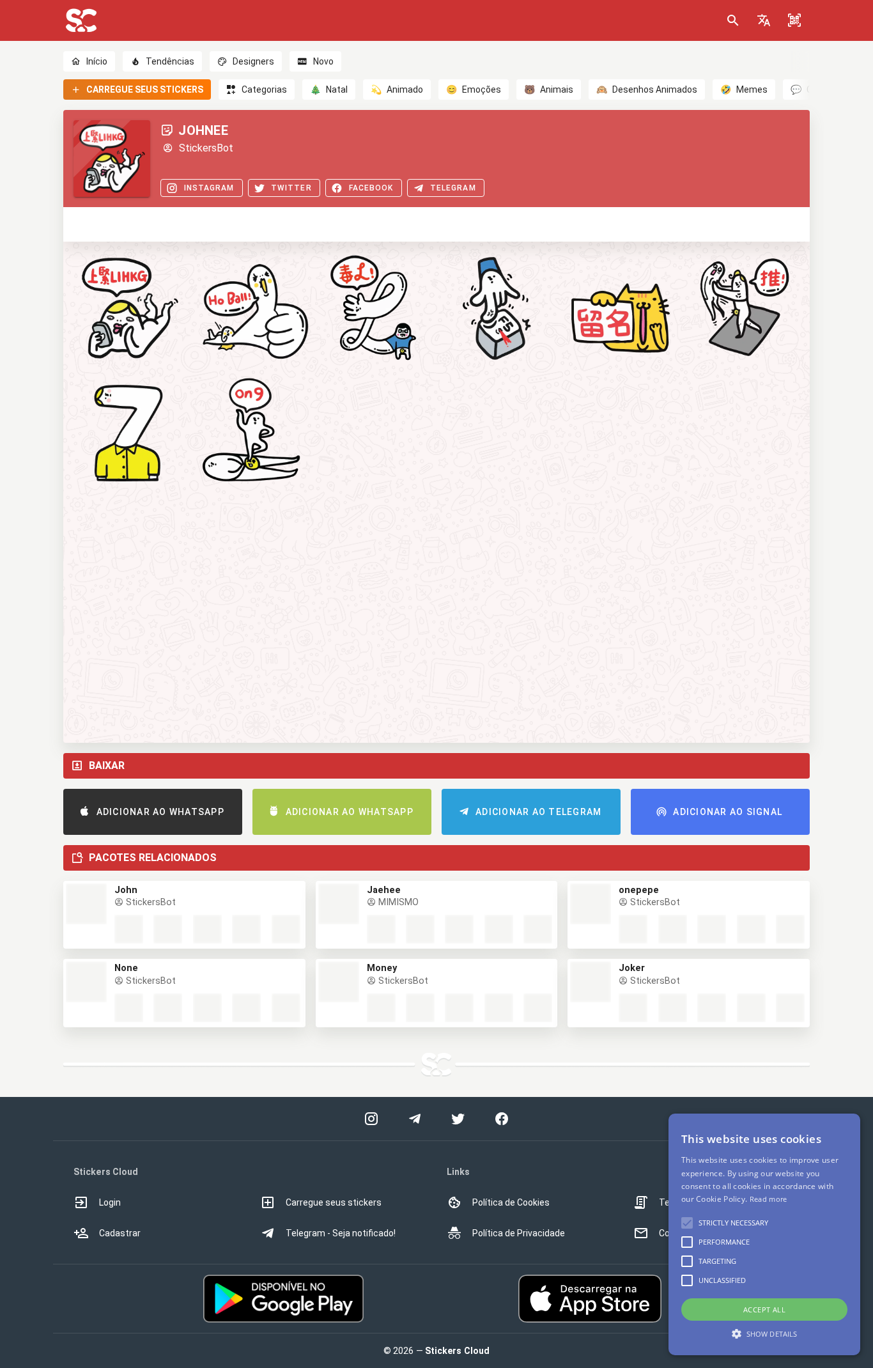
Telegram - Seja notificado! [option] (341, 1233)
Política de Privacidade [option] (518, 1233)
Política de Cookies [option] (511, 1202)
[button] (763, 20)
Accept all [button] (764, 1309)
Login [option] (110, 1202)
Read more (768, 1199)
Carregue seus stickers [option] (334, 1202)
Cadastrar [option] (120, 1233)
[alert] (764, 1234)
